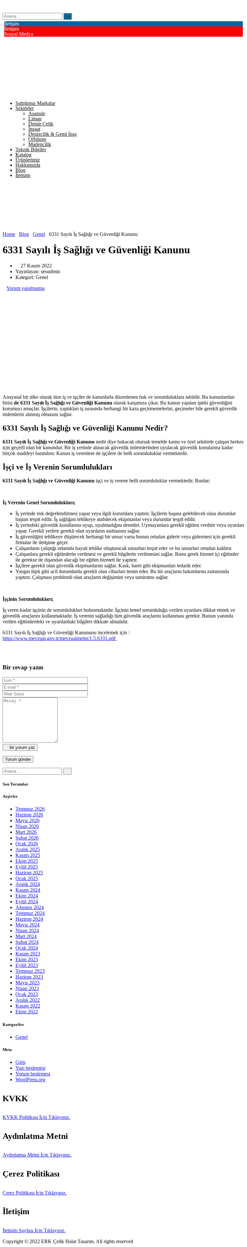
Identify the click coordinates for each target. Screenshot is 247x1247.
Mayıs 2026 (27, 820)
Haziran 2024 (29, 919)
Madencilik (39, 144)
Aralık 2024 (27, 884)
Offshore (37, 139)
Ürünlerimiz (27, 160)
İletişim (22, 175)
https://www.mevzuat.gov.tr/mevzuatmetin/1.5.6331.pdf (60, 638)
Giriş (20, 1062)
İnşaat (34, 129)
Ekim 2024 (26, 895)
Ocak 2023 (26, 994)
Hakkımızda (27, 165)
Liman (34, 118)
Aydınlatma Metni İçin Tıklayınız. (37, 1155)
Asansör (36, 113)
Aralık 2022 (27, 1000)
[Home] (37, 228)
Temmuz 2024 (30, 913)
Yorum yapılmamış (25, 288)
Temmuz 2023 (30, 971)
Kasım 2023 (27, 953)
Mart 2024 (26, 936)
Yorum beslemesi (32, 1073)
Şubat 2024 (27, 942)
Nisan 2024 (27, 930)
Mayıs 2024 (27, 924)
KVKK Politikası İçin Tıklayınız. (36, 1117)
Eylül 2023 (26, 965)
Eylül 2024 (26, 901)
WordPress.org (30, 1079)
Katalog (23, 154)
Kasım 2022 (27, 1006)
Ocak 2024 (26, 948)
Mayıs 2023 (27, 982)
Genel (21, 1037)
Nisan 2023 (27, 988)
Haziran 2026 (29, 814)
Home (9, 234)
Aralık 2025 (27, 849)
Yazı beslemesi (30, 1068)
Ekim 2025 (26, 861)
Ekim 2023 (26, 959)
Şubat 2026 (27, 838)
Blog (20, 170)
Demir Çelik (40, 123)
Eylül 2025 (26, 867)
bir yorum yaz (21, 747)
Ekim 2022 (26, 1011)
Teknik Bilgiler (30, 149)
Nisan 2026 (27, 826)
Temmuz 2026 (30, 809)
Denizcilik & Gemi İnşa (52, 134)
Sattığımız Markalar (35, 103)
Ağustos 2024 (29, 907)
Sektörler (24, 108)
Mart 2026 (26, 832)
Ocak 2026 (26, 843)
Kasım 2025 (27, 855)
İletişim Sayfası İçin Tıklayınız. (34, 1230)
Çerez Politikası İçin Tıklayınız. (35, 1193)
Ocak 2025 (26, 878)
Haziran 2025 (29, 872)
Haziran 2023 (29, 977)
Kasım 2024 (27, 890)
